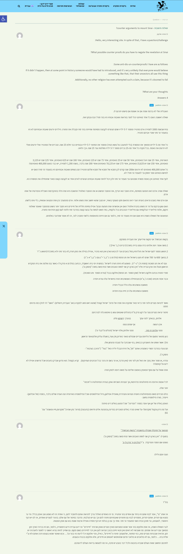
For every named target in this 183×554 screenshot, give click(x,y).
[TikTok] (3, 233)
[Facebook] (3, 247)
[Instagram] (3, 240)
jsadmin (158, 105)
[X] (3, 226)
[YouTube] (3, 254)
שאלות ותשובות (161, 28)
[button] (3, 18)
